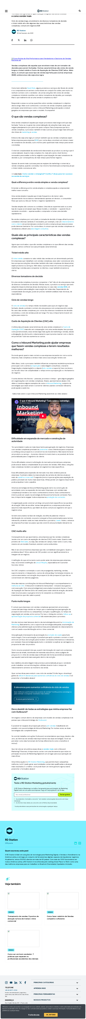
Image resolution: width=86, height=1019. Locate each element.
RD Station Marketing (36, 762)
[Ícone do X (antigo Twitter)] (20, 982)
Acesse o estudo (33, 5)
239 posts (9, 843)
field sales (24, 542)
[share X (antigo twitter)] (19, 40)
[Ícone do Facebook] (25, 982)
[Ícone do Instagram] (6, 982)
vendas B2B (62, 287)
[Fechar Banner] (84, 3)
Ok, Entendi (51, 1015)
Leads (58, 520)
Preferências (33, 1015)
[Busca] (79, 11)
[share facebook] (13, 40)
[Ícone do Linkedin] (15, 982)
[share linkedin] (25, 40)
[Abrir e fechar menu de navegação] (6, 11)
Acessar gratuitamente (25, 699)
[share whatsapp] (32, 40)
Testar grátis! (65, 794)
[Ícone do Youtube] (11, 982)
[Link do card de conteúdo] (23, 907)
